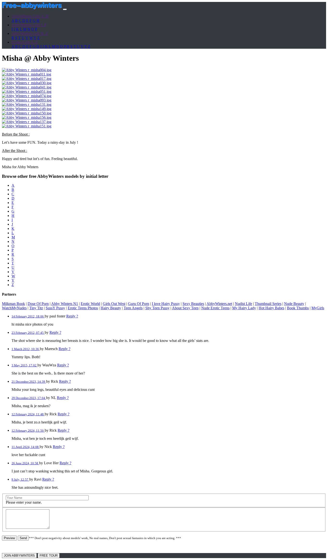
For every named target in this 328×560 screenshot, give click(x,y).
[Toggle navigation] (65, 9)
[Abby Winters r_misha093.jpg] (26, 100)
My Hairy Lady (244, 308)
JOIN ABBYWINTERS (19, 555)
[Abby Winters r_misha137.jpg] (26, 122)
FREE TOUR (49, 555)
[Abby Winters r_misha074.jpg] (26, 96)
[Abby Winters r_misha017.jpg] (26, 79)
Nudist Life (243, 304)
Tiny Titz (36, 308)
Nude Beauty (294, 304)
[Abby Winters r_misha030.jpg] (26, 83)
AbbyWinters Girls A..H (30, 16)
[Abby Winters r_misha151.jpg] (26, 126)
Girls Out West (114, 304)
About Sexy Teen (185, 308)
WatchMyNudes (14, 308)
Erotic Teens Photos (83, 308)
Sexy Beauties (193, 304)
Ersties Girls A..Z (25, 42)
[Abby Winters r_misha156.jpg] (26, 117)
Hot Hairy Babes (271, 308)
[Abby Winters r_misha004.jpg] (26, 70)
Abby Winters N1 (64, 304)
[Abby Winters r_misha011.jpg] (26, 74)
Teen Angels (133, 308)
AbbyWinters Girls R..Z (30, 33)
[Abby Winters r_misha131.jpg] (26, 104)
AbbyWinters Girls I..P (29, 25)
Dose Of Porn (38, 304)
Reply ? (72, 316)
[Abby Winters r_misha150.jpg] (26, 113)
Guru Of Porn (138, 304)
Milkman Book (13, 304)
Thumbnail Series (268, 304)
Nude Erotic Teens (215, 308)
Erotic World (90, 304)
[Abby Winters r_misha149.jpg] (26, 109)
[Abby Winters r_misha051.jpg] (26, 91)
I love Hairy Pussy (166, 304)
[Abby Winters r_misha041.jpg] (26, 87)
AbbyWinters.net (219, 304)
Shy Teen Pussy (157, 308)
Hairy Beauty (111, 308)
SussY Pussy (55, 308)
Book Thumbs (298, 308)
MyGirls (317, 308)
